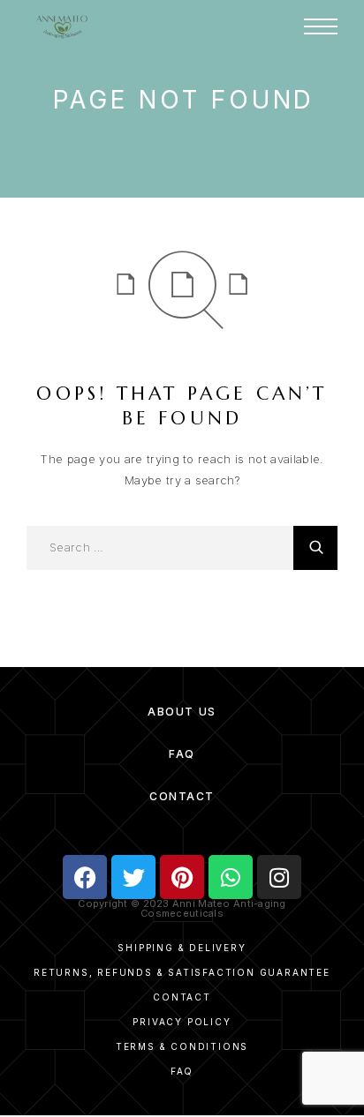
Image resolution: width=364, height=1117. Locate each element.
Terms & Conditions (182, 1046)
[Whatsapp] (231, 877)
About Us (182, 711)
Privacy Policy (182, 1021)
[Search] (315, 548)
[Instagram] (279, 877)
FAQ (182, 754)
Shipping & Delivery (182, 947)
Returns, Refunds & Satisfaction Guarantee (182, 972)
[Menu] (320, 26)
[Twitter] (133, 877)
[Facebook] (85, 877)
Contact (182, 796)
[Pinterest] (182, 877)
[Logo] (62, 26)
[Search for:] (160, 548)
